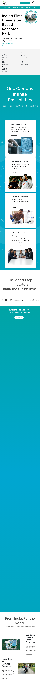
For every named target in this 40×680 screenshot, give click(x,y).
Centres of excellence (24, 64)
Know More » (14, 135)
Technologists (4, 71)
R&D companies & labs (25, 57)
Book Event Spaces (25, 2)
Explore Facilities (19, 317)
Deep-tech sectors (5, 64)
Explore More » (29, 654)
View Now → (34, 7)
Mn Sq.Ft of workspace (6, 57)
